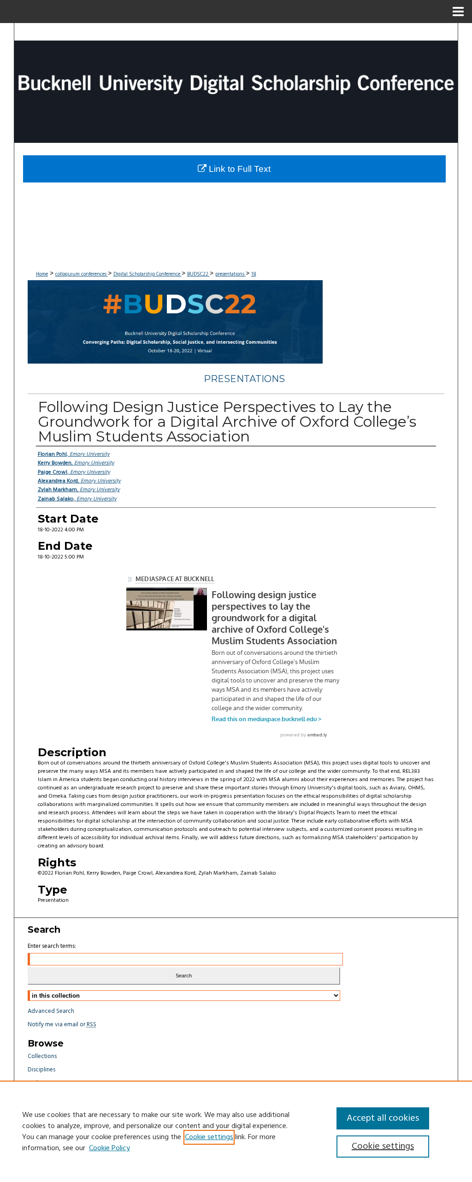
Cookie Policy (109, 1148)
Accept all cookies (383, 1118)
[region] (236, 1131)
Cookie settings (209, 1137)
